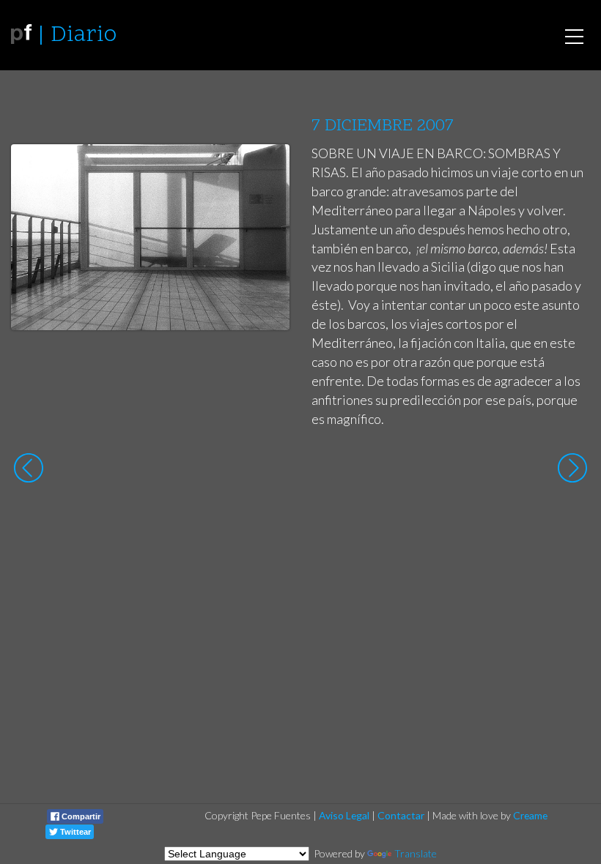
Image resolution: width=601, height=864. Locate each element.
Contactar (400, 815)
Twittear (74, 831)
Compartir (79, 816)
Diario (84, 35)
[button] (267, 169)
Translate (415, 853)
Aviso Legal (344, 815)
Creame (530, 815)
